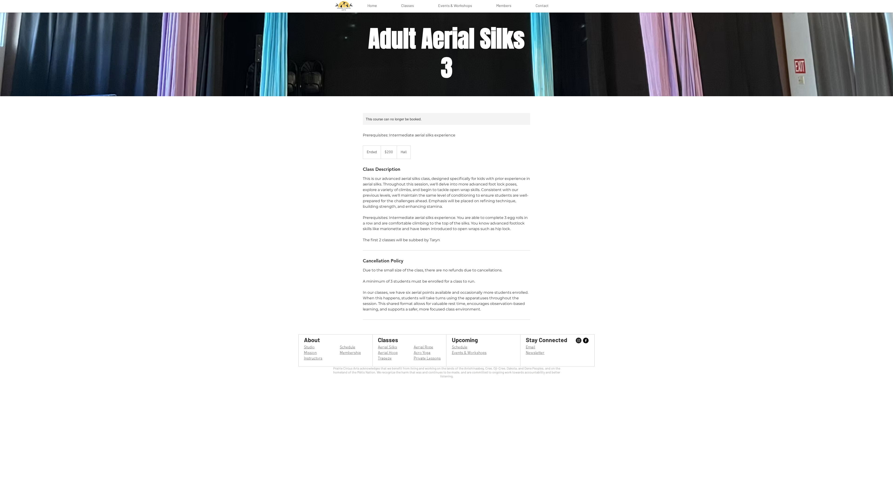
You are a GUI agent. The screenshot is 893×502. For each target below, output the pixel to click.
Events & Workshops (469, 353)
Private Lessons (427, 358)
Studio (309, 347)
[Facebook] (586, 340)
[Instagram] (578, 340)
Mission (310, 353)
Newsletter (535, 353)
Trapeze (385, 358)
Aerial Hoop (388, 353)
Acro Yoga (422, 353)
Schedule (347, 347)
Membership (350, 353)
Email (530, 347)
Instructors (313, 358)
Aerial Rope (423, 347)
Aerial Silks (387, 347)
